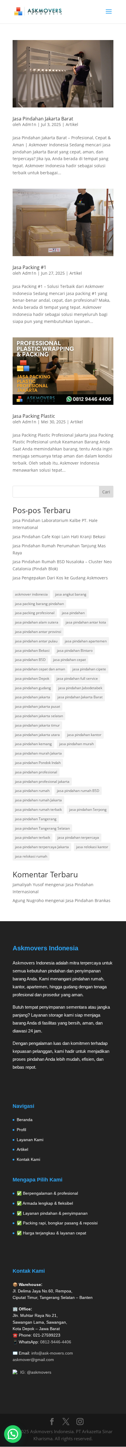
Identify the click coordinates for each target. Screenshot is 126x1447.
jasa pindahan (73, 612)
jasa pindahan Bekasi (32, 650)
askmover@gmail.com (33, 1359)
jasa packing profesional (35, 612)
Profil (21, 1129)
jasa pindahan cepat (69, 659)
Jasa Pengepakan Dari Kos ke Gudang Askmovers (60, 578)
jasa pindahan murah (76, 743)
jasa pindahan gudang (33, 687)
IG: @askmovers (35, 1372)
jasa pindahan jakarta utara (37, 734)
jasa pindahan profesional (36, 772)
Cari (106, 492)
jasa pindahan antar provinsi (38, 631)
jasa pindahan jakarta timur (37, 725)
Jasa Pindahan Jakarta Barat (43, 118)
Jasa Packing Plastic (34, 416)
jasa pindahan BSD (30, 659)
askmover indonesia (31, 594)
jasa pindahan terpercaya (78, 837)
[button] (13, 1434)
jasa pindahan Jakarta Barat (80, 697)
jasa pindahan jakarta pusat (37, 706)
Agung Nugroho (28, 900)
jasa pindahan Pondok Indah (38, 762)
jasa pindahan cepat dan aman (40, 669)
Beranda (25, 1119)
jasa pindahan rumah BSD (78, 790)
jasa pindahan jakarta (32, 697)
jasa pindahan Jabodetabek (80, 687)
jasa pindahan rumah (32, 790)
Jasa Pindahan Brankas (88, 900)
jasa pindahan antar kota (86, 622)
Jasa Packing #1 (29, 267)
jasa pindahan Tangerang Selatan (42, 828)
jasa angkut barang (70, 594)
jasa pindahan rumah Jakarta (38, 800)
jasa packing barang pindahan (39, 603)
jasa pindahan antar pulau (36, 641)
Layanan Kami (30, 1139)
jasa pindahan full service (77, 678)
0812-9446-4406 (55, 1342)
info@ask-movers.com (52, 1353)
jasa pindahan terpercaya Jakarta (42, 846)
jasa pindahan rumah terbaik (38, 809)
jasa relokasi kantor (92, 846)
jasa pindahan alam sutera (36, 622)
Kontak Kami (28, 1159)
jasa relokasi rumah (31, 856)
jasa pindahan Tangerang (36, 818)
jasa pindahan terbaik (32, 837)
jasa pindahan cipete (89, 669)
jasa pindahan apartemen (86, 641)
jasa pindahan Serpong (88, 809)
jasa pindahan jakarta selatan (39, 715)
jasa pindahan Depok (32, 678)
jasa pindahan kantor (84, 734)
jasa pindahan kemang (33, 743)
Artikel (72, 124)
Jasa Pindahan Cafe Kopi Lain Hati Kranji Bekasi (59, 536)
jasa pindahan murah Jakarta (38, 753)
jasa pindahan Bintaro (75, 650)
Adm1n (29, 124)
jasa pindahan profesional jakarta (42, 781)
